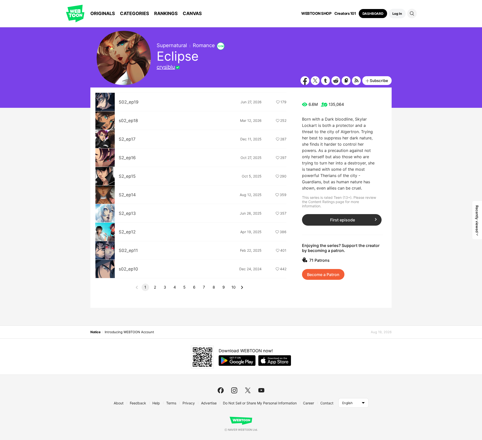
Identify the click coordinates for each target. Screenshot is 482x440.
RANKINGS (166, 13)
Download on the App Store (274, 360)
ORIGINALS (102, 13)
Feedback (138, 403)
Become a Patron (323, 274)
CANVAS (192, 13)
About (119, 403)
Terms (171, 403)
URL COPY (346, 80)
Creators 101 (345, 13)
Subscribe (379, 80)
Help (156, 403)
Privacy (189, 403)
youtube (261, 390)
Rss (356, 80)
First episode (342, 219)
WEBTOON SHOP (316, 13)
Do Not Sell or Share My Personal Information (260, 403)
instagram (234, 390)
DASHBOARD (373, 14)
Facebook (304, 80)
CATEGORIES (134, 13)
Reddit (335, 80)
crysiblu (166, 67)
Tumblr (325, 80)
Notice (95, 332)
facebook (220, 390)
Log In (397, 14)
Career (308, 403)
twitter (248, 390)
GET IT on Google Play (237, 360)
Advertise (209, 403)
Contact (326, 403)
